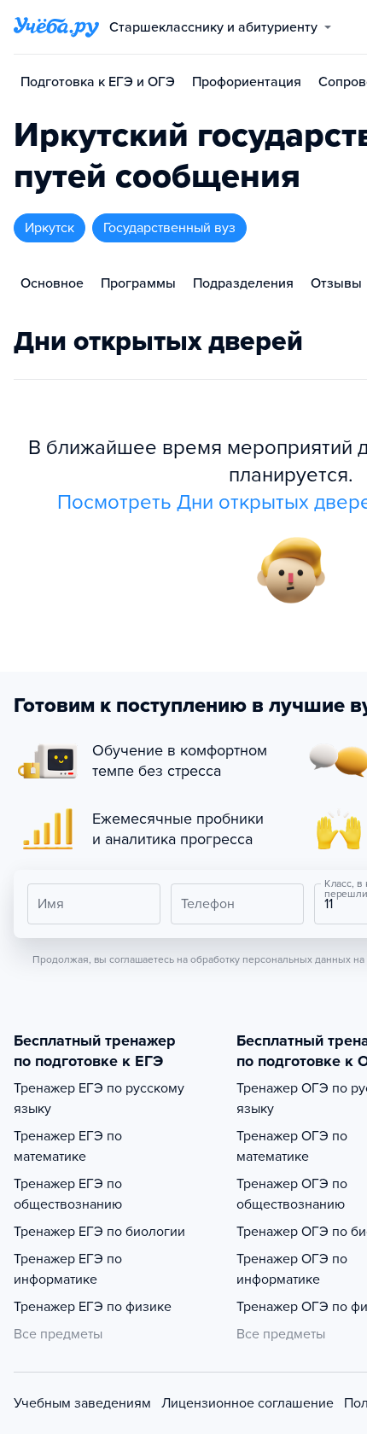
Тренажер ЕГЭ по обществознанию (68, 1194)
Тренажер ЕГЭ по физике (93, 1306)
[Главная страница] (56, 27)
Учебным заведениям (82, 1403)
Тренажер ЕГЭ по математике (68, 1146)
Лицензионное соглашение (247, 1403)
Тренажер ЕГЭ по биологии (99, 1231)
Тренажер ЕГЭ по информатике (68, 1269)
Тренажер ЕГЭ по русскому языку (99, 1098)
